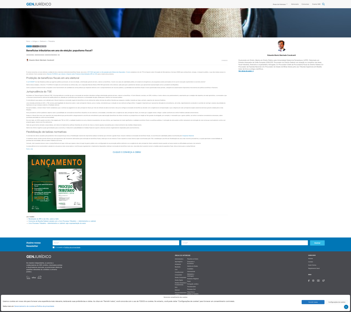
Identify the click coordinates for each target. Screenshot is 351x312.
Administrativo (179, 259)
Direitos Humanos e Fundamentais (180, 283)
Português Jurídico (192, 284)
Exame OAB (316, 4)
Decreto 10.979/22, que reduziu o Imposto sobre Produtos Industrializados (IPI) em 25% (72, 74)
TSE (59, 54)
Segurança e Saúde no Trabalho (192, 293)
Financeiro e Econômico (190, 262)
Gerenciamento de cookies (24, 306)
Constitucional (179, 272)
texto (128, 72)
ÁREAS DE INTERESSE (182, 255)
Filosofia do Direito (192, 259)
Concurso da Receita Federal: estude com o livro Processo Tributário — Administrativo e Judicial (62, 221)
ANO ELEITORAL (30, 54)
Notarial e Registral (193, 278)
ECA (176, 287)
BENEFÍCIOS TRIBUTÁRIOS (51, 54)
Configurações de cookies (336, 302)
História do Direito (192, 266)
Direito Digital (179, 280)
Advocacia (295, 4)
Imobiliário (190, 269)
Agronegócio (178, 261)
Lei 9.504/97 (31, 82)
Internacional (191, 271)
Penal (188, 281)
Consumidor (178, 275)
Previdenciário (191, 286)
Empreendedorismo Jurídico (180, 293)
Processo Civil (191, 289)
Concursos (305, 4)
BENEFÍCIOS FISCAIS (39, 54)
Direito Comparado (180, 277)
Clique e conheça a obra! (127, 152)
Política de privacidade (45, 306)
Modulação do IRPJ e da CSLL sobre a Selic (44, 219)
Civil (176, 269)
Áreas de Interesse (279, 4)
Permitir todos (313, 302)
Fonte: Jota (29, 149)
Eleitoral (177, 290)
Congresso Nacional (188, 135)
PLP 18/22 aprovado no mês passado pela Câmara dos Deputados (106, 72)
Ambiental (178, 264)
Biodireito (177, 267)
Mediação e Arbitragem (190, 275)
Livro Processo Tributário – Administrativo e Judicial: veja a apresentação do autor (57, 223)
